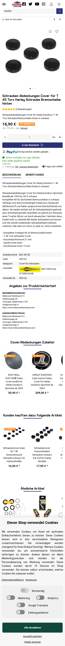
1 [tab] (30, 88)
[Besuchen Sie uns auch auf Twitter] (30, 4)
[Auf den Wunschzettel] (57, 31)
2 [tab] (32, 88)
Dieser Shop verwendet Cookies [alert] (32, 522)
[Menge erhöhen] (59, 137)
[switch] (25, 590)
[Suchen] (59, 11)
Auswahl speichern (32, 636)
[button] (51, 4)
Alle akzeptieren (32, 627)
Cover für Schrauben (29, 263)
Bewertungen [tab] (35, 174)
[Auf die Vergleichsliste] (50, 31)
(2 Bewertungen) (24, 109)
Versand (23, 128)
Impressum (31, 580)
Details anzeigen (32, 642)
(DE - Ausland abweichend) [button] (26, 167)
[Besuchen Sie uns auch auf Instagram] (43, 4)
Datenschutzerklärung (13, 580)
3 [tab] (35, 88)
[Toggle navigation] (4, 4)
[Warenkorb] (59, 4)
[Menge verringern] (5, 137)
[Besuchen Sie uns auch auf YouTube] (37, 4)
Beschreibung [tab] (11, 174)
